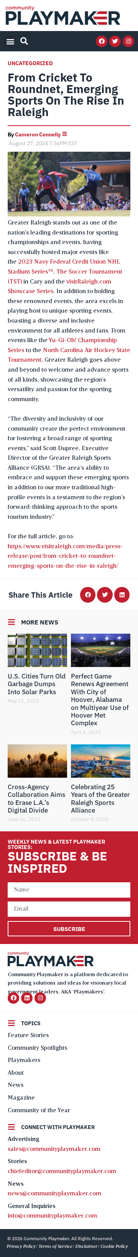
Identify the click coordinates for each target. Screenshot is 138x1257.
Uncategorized (30, 63)
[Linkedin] (27, 998)
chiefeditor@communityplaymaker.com (62, 1172)
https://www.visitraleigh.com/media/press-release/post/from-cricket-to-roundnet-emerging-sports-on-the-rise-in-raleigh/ (65, 556)
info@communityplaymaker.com (52, 1216)
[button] (10, 41)
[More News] (11, 622)
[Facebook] (101, 41)
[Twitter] (115, 41)
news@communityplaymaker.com (54, 1194)
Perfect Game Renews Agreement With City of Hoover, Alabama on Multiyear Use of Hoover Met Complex (100, 699)
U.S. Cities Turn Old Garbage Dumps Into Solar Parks (37, 684)
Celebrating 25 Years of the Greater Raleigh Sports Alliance (100, 799)
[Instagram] (128, 41)
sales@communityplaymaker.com (54, 1149)
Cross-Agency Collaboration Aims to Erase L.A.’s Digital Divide (36, 799)
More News (39, 622)
